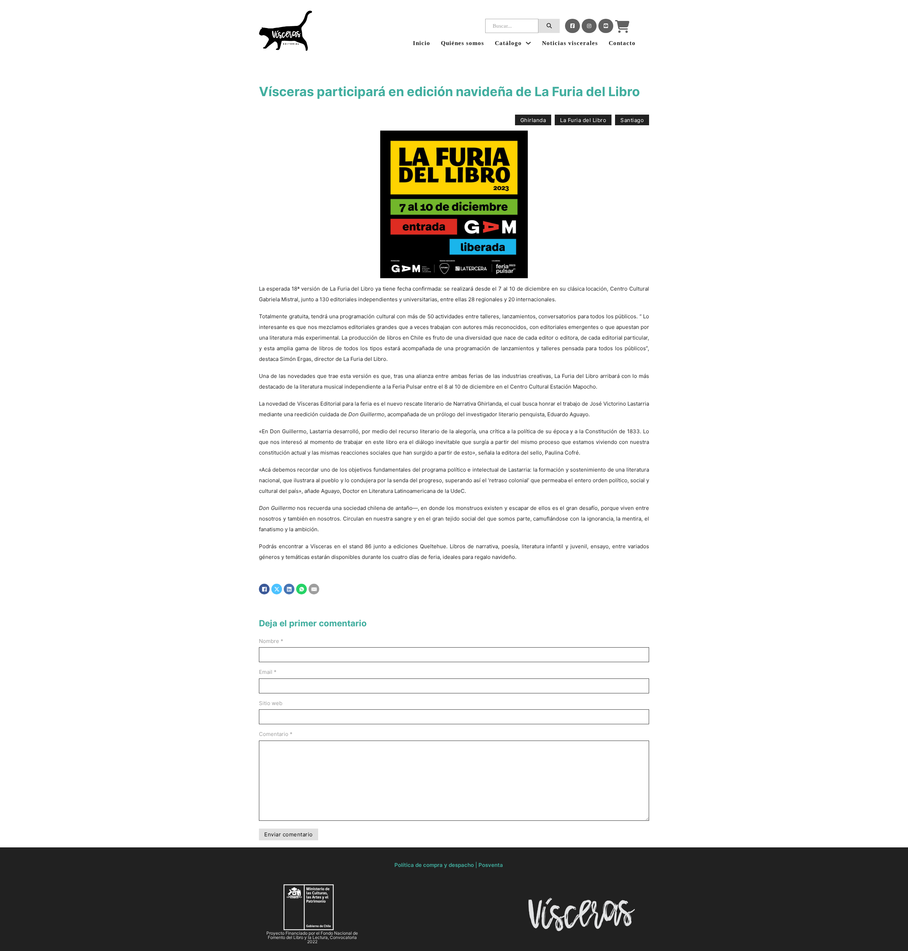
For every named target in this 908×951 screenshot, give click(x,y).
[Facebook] (572, 26)
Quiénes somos (462, 43)
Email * (268, 672)
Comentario (276, 734)
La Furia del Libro (583, 120)
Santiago (632, 120)
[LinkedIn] (289, 589)
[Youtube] (605, 26)
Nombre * (271, 641)
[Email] (314, 589)
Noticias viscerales (570, 43)
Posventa (490, 865)
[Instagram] (589, 26)
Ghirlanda (533, 120)
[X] (276, 589)
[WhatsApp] (301, 589)
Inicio (421, 43)
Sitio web (270, 703)
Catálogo (508, 43)
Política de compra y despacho (434, 865)
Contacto (622, 43)
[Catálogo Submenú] (528, 43)
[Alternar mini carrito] (622, 26)
